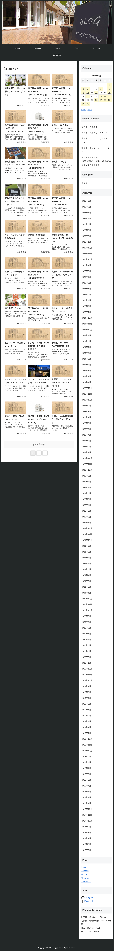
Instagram (88, 897)
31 (88, 104)
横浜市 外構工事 (89, 127)
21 (105, 96)
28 (105, 100)
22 (109, 96)
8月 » (90, 110)
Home (83, 867)
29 (109, 100)
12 (96, 93)
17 (88, 96)
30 (83, 104)
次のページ (39, 444)
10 (88, 93)
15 (109, 93)
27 (101, 100)
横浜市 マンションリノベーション (95, 140)
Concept (85, 871)
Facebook (88, 901)
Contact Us (86, 881)
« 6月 (83, 110)
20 (101, 96)
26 (96, 100)
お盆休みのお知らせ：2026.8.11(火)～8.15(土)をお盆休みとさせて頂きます (96, 161)
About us (85, 878)
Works (84, 874)
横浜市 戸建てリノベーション (95, 132)
